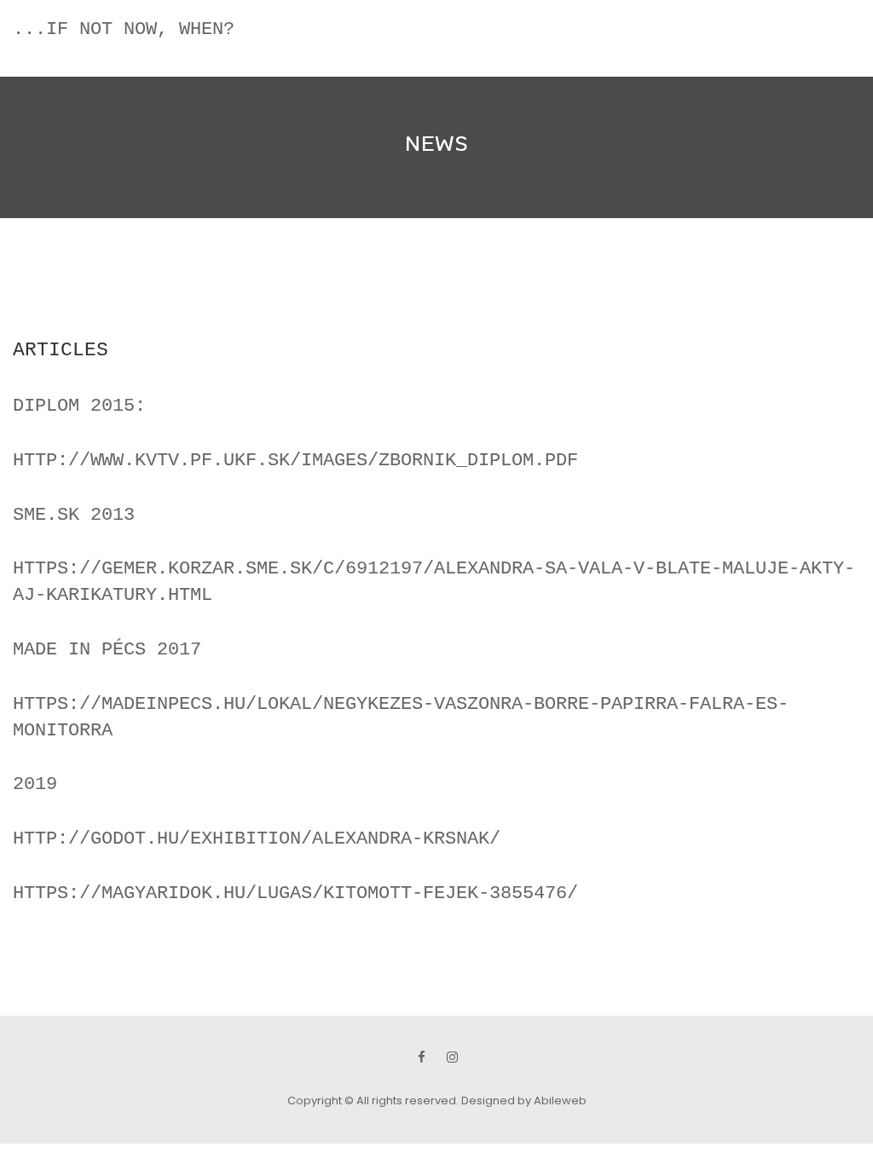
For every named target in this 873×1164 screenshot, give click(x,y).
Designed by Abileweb (524, 1100)
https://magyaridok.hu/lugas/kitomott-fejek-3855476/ (295, 893)
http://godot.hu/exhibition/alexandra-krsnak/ (256, 839)
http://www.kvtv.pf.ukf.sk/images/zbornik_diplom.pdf (295, 460)
